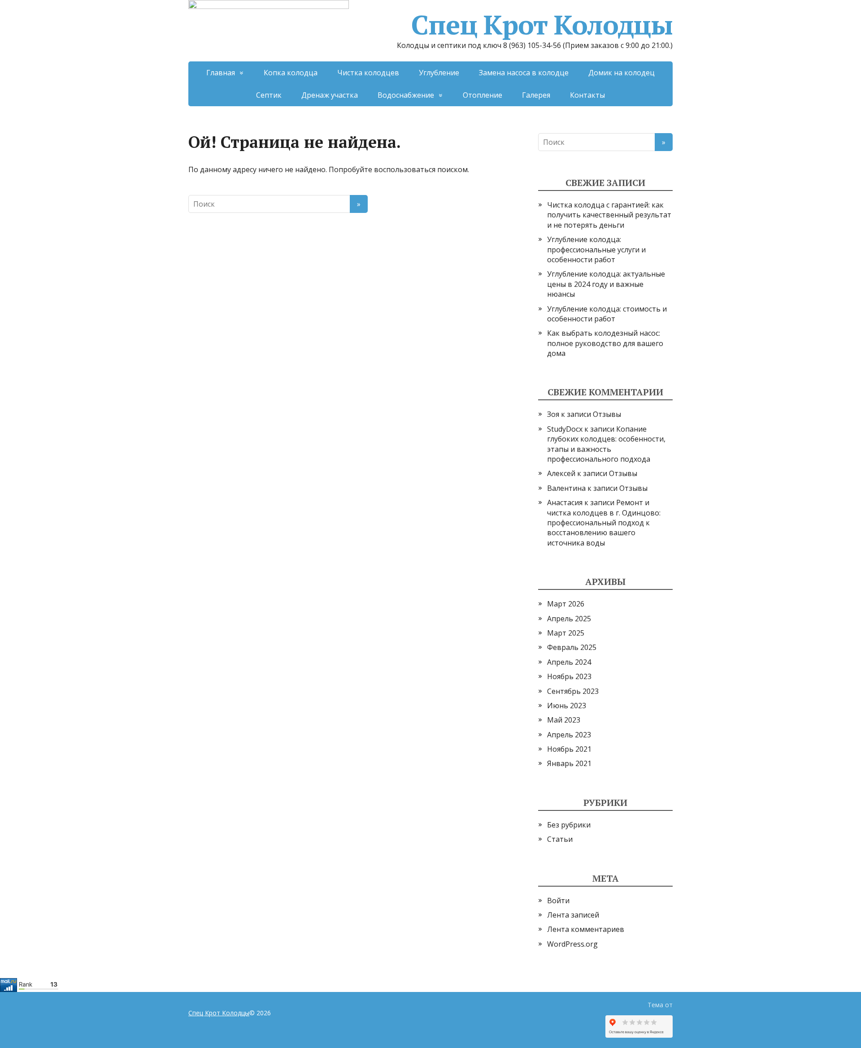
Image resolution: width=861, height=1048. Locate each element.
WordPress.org (572, 944)
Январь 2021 (569, 763)
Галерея (536, 95)
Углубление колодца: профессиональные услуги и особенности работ (596, 249)
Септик (269, 95)
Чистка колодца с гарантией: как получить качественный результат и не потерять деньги (609, 215)
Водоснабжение (406, 95)
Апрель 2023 (569, 735)
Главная (220, 73)
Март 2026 (565, 604)
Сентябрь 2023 (573, 691)
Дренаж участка (329, 95)
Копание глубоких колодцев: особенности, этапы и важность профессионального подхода (606, 444)
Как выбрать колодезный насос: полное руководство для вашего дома (605, 343)
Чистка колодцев (368, 73)
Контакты (587, 95)
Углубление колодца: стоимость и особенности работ (607, 314)
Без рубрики (569, 825)
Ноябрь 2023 (569, 676)
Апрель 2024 (569, 662)
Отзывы (607, 414)
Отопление (482, 95)
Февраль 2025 (571, 647)
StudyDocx (565, 429)
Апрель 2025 (569, 619)
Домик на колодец (621, 73)
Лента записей (573, 915)
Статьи (560, 839)
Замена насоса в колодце (524, 73)
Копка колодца (290, 73)
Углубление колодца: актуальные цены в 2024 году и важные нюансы (606, 284)
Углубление (439, 73)
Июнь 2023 (566, 705)
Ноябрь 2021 (569, 749)
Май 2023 (563, 720)
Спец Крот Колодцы (542, 24)
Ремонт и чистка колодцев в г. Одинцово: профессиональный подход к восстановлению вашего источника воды (604, 523)
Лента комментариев (585, 929)
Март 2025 (565, 633)
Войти (558, 900)
